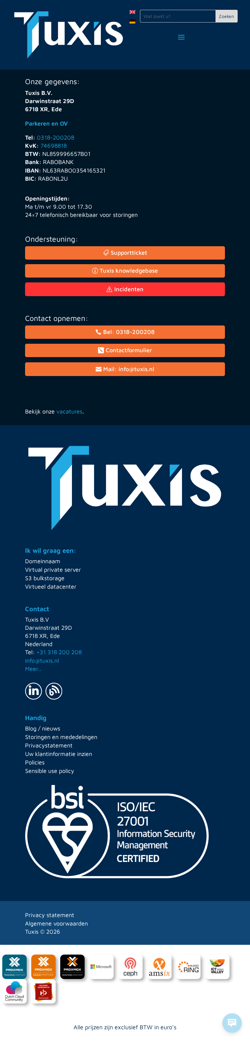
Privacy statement (49, 915)
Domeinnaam (42, 561)
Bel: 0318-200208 (129, 331)
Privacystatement (49, 745)
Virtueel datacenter (50, 586)
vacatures (69, 411)
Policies (35, 762)
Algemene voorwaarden (56, 923)
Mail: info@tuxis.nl (128, 369)
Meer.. (33, 668)
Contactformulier (129, 350)
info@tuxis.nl (42, 660)
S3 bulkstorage (44, 578)
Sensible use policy (49, 770)
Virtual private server (53, 569)
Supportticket (129, 252)
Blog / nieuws (42, 728)
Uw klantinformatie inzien (58, 753)
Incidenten (129, 289)
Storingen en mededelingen (61, 736)
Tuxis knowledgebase (129, 270)
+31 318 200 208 (59, 652)
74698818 (53, 145)
